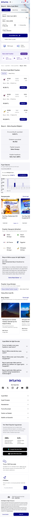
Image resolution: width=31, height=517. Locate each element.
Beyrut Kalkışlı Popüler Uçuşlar (9, 289)
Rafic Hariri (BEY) (15, 157)
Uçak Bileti (7, 65)
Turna (2, 65)
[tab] (6, 10)
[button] (7, 183)
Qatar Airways (15, 149)
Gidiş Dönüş (11, 73)
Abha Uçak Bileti (14, 65)
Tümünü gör (24, 53)
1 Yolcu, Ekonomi (6, 30)
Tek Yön (4, 73)
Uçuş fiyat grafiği (5, 168)
